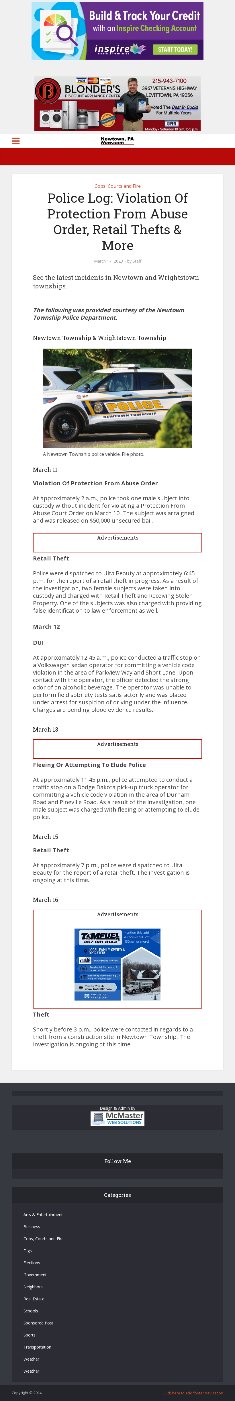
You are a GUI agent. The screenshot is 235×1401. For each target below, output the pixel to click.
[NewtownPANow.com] (117, 140)
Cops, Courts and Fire (118, 186)
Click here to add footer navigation (193, 1393)
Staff (137, 261)
